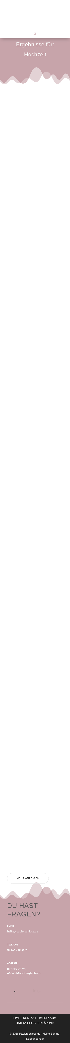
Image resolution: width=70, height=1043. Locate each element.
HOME (16, 1018)
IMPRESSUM (47, 1018)
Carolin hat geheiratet (27, 808)
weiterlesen (26, 189)
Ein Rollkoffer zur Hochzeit (31, 151)
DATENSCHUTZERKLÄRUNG (35, 1023)
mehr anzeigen (28, 878)
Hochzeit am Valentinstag (29, 427)
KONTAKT (29, 1018)
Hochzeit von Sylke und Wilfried (35, 296)
